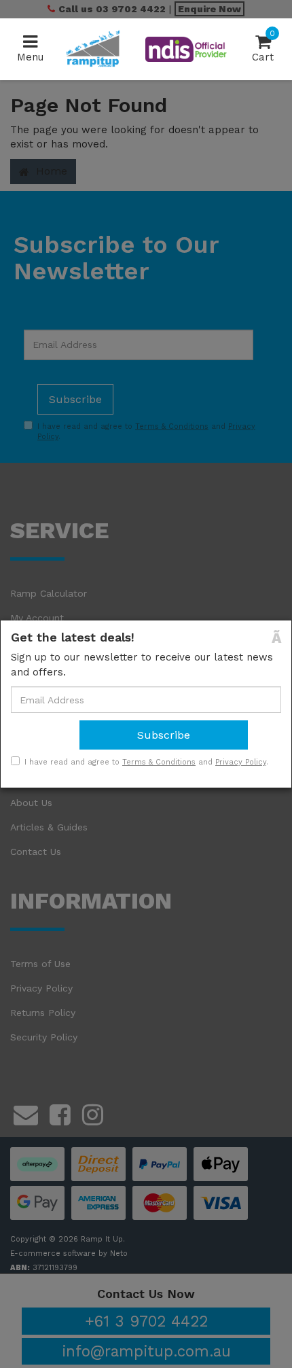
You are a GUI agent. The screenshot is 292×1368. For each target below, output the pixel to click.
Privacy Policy (240, 762)
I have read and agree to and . (146, 762)
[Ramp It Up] (93, 48)
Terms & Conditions (159, 762)
